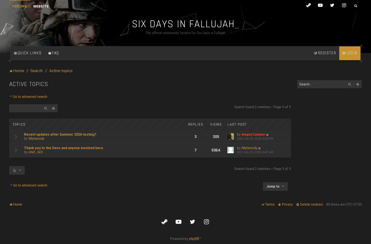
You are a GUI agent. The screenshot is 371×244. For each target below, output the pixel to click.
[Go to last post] (267, 134)
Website (41, 6)
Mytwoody (36, 138)
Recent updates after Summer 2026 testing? (60, 134)
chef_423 (36, 152)
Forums (19, 6)
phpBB (194, 239)
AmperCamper (253, 134)
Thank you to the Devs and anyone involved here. (64, 148)
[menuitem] (53, 53)
